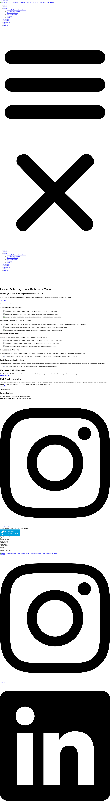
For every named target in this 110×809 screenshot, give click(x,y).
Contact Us (6, 22)
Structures (9, 16)
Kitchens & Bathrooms (13, 14)
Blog (4, 23)
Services (5, 6)
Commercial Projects (12, 13)
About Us (6, 19)
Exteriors (9, 17)
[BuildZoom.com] (5, 532)
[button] (55, 137)
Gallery (5, 8)
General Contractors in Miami (5, 536)
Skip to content (4, 0)
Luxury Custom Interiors (13, 11)
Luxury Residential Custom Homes (16, 10)
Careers (5, 25)
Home (5, 5)
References (6, 20)
